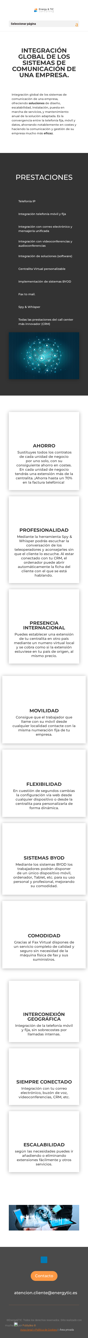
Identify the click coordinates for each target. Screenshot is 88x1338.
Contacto (44, 1276)
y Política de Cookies (45, 1329)
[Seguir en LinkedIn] (44, 1260)
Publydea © (30, 1325)
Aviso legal (26, 1329)
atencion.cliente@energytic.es (45, 1292)
